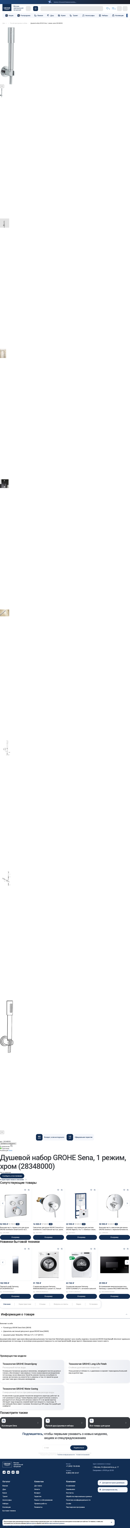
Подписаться (79, 1448)
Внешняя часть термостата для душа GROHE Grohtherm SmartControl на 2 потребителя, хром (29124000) (14, 1229)
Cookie (68, 1504)
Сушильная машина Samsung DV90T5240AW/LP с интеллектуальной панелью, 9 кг (81, 1288)
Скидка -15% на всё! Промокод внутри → (65, 2)
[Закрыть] (111, 1522)
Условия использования (82, 1454)
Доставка (38, 1486)
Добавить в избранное (8, 1143)
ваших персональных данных (54, 1523)
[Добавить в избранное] (25, 1190)
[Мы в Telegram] (4, 1472)
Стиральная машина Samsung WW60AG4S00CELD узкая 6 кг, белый (47, 1288)
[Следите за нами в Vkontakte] (8, 1472)
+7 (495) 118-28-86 (73, 1466)
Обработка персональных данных (79, 1496)
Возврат (37, 1493)
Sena (10, 1150)
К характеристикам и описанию (12, 1180)
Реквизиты (38, 1507)
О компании (70, 1486)
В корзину (15, 1237)
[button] (35, 8)
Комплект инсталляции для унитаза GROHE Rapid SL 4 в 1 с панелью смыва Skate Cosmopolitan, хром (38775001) (81, 1229)
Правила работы (40, 1504)
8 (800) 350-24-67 (72, 1473)
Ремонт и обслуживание (43, 1500)
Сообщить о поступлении (12, 1176)
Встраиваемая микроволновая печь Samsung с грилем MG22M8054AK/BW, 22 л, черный (113, 1288)
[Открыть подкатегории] (6, 23)
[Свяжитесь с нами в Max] (13, 1472)
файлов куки (30, 1523)
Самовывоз (70, 1489)
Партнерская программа (75, 1507)
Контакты (70, 1493)
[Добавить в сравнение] (28, 1190)
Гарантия (37, 1496)
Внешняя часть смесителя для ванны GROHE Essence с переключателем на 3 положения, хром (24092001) (114, 1229)
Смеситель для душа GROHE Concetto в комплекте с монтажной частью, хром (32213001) (48, 1229)
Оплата (37, 1489)
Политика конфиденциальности (66, 1454)
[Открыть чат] (17, 1472)
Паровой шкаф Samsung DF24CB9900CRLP (9, 1288)
